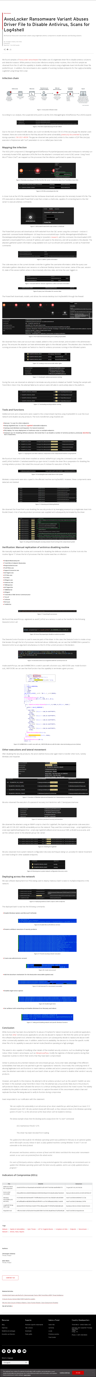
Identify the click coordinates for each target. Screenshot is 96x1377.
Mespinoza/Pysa (42, 1053)
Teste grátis (28, 1334)
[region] (48, 1373)
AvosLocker (23, 60)
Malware (5, 1229)
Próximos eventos (53, 1334)
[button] (10, 1278)
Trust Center (52, 1337)
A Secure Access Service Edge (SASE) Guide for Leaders (18, 1299)
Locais (50, 1331)
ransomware (33, 60)
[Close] (93, 1373)
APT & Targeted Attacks (45, 1229)
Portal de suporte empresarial (34, 1324)
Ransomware (83, 1229)
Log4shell (30, 425)
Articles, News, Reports (17, 1232)
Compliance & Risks (62, 1229)
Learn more (27, 1375)
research (54, 237)
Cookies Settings (65, 1372)
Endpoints (73, 1229)
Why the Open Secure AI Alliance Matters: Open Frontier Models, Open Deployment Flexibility (30, 1303)
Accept (78, 1372)
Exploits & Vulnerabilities (17, 1229)
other (14, 1035)
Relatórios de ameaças (8, 1331)
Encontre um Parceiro (8, 1334)
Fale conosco (29, 1327)
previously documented (70, 134)
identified (86, 433)
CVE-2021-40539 (22, 137)
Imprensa (4, 1327)
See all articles (7, 1306)
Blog (3, 1324)
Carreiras (51, 1327)
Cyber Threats (31, 1229)
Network (5, 1232)
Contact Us (10, 1278)
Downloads (28, 1331)
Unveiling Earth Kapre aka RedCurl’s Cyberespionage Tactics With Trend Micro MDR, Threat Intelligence (32, 1295)
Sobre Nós (51, 1324)
